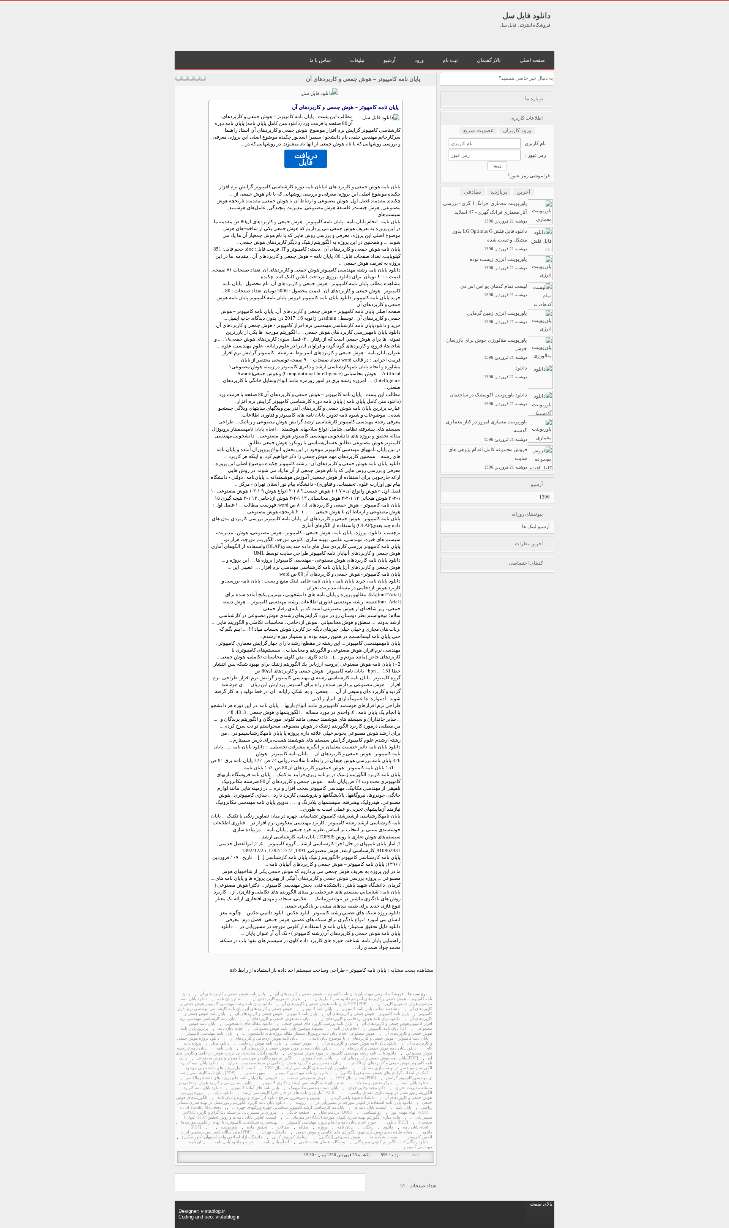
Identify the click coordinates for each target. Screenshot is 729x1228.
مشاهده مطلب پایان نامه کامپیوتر (371, 1009)
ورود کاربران (517, 130)
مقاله (361, 594)
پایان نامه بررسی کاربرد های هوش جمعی (317, 1023)
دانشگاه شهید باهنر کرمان (352, 1097)
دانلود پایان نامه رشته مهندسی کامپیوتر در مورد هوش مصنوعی (342, 1053)
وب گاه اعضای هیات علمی (322, 1142)
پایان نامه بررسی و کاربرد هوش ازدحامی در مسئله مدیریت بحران (284, 1063)
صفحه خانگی (298, 1112)
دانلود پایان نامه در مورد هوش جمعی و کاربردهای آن (286, 1048)
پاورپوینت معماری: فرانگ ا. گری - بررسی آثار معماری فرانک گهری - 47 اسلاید (485, 211)
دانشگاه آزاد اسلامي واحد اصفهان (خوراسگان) (222, 1137)
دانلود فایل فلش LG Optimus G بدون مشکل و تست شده (489, 239)
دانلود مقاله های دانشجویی (248, 1023)
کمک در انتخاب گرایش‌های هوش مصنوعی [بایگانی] (384, 1073)
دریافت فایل (305, 158)
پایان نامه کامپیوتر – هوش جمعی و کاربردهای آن (363, 79)
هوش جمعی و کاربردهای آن (274, 221)
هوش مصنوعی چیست (306, 1078)
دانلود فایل (220, 1043)
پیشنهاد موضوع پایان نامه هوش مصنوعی (288, 1028)
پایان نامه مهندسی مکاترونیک (313, 1088)
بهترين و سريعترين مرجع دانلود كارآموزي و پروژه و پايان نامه (268, 1097)
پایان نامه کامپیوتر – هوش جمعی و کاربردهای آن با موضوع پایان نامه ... (368, 1038)
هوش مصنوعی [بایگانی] (339, 1137)
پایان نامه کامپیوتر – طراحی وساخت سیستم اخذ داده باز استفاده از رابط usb (308, 970)
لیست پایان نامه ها (370, 1107)
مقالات (283, 1127)
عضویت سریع (478, 130)
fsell (415, 1154)
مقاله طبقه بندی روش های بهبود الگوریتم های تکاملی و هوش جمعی (354, 1132)
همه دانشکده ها (384, 1137)
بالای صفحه (540, 1204)
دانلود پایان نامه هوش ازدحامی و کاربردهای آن (360, 1018)
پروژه (322, 1127)
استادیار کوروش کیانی (290, 1137)
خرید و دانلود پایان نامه (234, 1142)
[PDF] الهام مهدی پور (409, 1112)
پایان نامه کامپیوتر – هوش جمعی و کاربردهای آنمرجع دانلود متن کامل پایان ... (307, 996)
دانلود (380, 325)
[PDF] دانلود (397, 1122)
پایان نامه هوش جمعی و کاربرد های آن (363, 186)
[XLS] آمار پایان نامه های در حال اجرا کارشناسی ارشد (289, 1093)
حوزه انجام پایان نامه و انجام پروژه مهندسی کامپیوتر (332, 1122)
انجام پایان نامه (230, 999)
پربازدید (499, 192)
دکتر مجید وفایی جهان (366, 1088)
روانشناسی (371, 1112)
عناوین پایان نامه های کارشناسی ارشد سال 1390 (306, 1068)
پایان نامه (378, 332)
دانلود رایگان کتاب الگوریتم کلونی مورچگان (391, 1142)
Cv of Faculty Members (200, 1107)
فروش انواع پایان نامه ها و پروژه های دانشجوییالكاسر (231, 1078)
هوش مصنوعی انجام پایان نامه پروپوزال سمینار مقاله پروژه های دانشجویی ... (308, 1033)
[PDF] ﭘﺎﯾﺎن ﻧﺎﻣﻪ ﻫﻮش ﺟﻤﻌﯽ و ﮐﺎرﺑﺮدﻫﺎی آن (380, 1058)
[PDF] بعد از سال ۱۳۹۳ (356, 1078)
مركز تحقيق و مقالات (373, 1083)
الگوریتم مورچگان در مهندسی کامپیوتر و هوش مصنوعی (244, 1058)
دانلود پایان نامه (415, 1083)
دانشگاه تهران (274, 1132)
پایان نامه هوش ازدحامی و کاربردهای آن (263, 1038)
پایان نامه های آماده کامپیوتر (255, 1088)
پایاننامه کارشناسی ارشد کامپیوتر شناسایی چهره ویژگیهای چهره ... (288, 1107)
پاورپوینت (229, 1127)
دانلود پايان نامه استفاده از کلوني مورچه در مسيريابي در (364, 1102)
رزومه (300, 1102)
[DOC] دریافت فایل (335, 1112)
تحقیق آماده (257, 1127)
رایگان (368, 1127)
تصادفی (472, 192)
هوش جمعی (275, 201)
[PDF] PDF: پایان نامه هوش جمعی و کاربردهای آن (325, 1004)
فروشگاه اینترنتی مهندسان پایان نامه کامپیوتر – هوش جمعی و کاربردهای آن (339, 994)
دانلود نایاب (223, 1093)
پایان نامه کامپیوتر (317, 1009)
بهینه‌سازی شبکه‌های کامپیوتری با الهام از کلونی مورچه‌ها (229, 1122)
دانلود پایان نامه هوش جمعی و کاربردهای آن (359, 1043)
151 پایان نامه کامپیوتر (388, 1028)
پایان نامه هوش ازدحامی (260, 1043)
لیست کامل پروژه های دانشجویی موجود (220, 1068)
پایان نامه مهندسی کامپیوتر (209, 1033)
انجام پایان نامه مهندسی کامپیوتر (303, 1073)
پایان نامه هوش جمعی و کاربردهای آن (334, 408)
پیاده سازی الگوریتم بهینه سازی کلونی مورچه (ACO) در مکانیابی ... (343, 1117)
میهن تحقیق (255, 1073)
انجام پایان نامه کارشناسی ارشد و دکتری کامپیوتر (304, 1083)
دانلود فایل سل (527, 15)
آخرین (523, 192)
